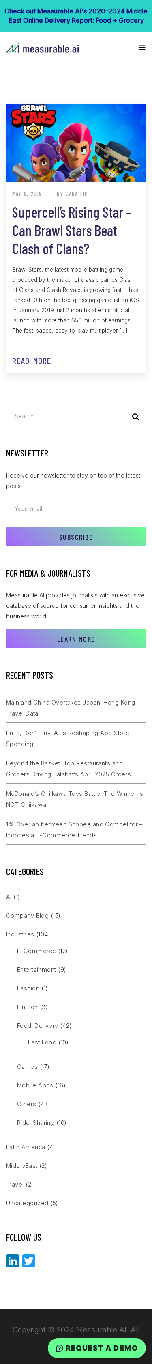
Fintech (27, 1006)
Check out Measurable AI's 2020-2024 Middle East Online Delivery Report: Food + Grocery (76, 15)
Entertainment (36, 969)
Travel (15, 1184)
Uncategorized (27, 1203)
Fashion (28, 988)
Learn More (76, 638)
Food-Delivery (37, 1025)
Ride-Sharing (35, 1122)
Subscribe (76, 536)
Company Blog (27, 915)
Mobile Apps (35, 1085)
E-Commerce (36, 950)
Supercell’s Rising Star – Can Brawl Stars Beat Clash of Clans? (71, 230)
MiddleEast (22, 1165)
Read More (31, 360)
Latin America (25, 1147)
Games (27, 1066)
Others (26, 1103)
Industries (20, 934)
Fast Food (42, 1042)
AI (9, 896)
